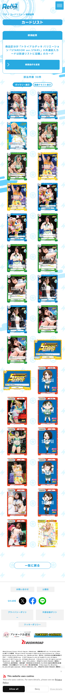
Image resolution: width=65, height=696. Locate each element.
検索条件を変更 (32, 64)
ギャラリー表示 (22, 84)
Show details (56, 689)
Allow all (13, 688)
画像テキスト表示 (42, 84)
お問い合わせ (22, 589)
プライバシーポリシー (17, 615)
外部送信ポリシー (49, 615)
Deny (37, 688)
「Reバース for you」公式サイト (10, 6)
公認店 (45, 589)
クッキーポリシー (32, 624)
